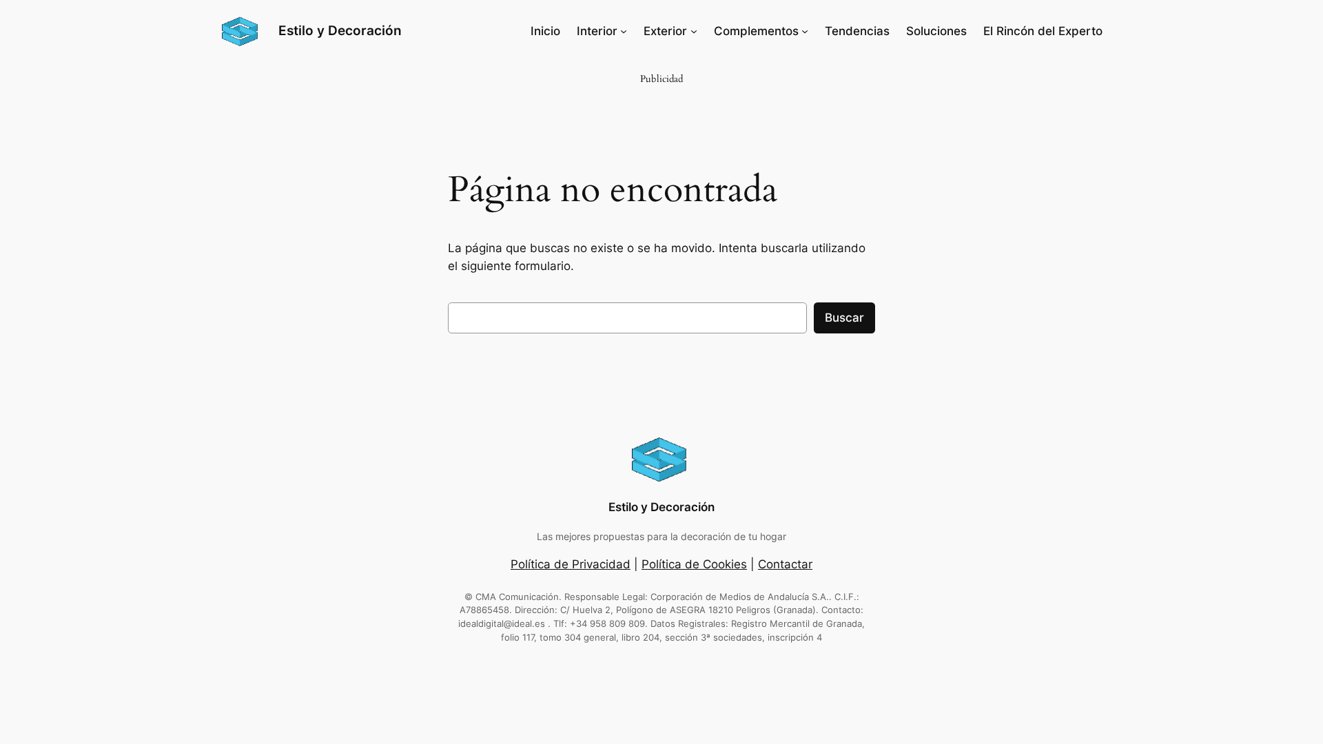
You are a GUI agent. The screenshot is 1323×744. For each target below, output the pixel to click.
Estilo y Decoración (340, 30)
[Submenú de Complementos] (804, 31)
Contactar (785, 564)
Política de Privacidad (570, 564)
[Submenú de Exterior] (693, 31)
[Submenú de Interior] (623, 31)
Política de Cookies (694, 564)
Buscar (844, 317)
